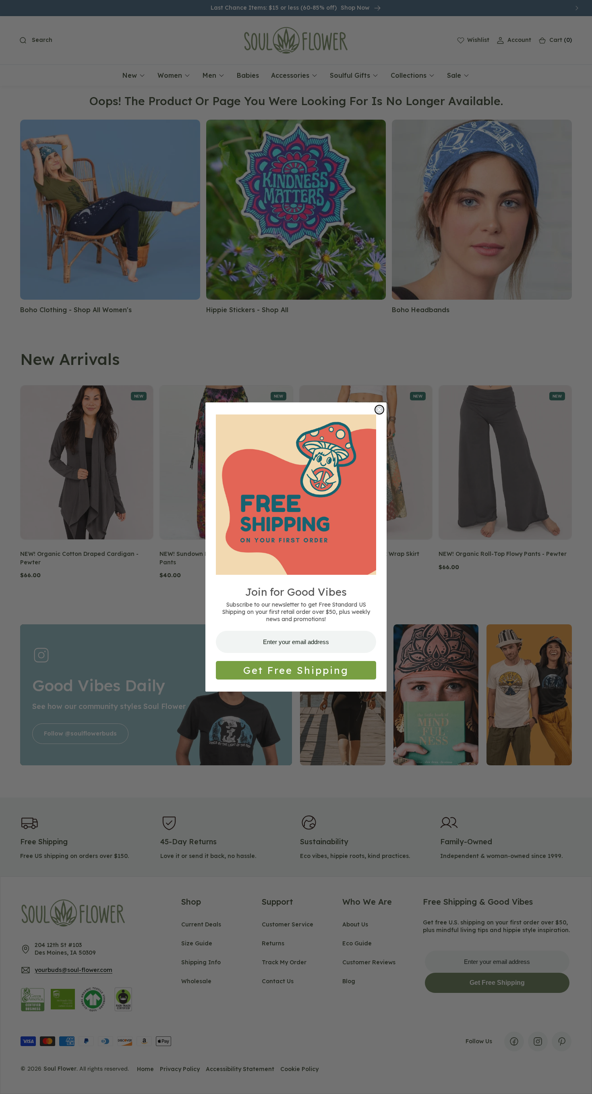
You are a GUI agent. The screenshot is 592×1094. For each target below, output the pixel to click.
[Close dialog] (379, 410)
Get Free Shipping (296, 670)
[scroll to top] (578, 1080)
